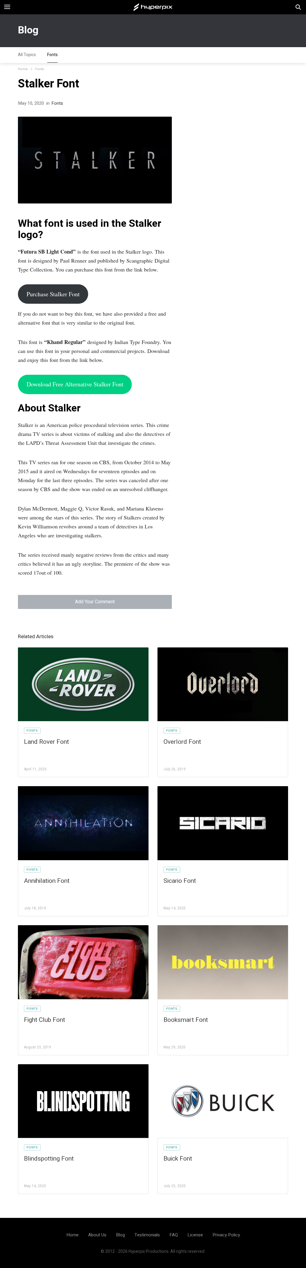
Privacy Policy (226, 1235)
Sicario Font (179, 881)
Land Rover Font (46, 742)
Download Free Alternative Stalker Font (75, 384)
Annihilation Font (47, 881)
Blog (28, 30)
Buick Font (177, 1159)
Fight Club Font (44, 1020)
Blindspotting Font (49, 1159)
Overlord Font (182, 742)
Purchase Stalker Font (53, 294)
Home (23, 69)
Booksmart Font (185, 1020)
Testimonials (147, 1235)
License (195, 1235)
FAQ (173, 1235)
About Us (97, 1235)
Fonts (52, 55)
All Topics (27, 55)
